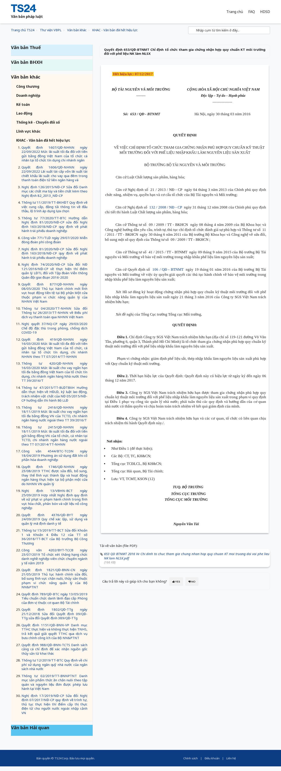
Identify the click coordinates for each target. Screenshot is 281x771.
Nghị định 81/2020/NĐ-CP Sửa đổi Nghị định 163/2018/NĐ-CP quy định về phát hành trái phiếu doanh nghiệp (54, 253)
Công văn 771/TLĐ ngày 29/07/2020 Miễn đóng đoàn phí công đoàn (54, 240)
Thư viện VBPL (50, 30)
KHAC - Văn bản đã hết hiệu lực (115, 30)
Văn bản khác (76, 30)
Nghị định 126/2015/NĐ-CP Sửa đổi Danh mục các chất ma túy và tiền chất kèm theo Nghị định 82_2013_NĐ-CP (54, 191)
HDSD (265, 11)
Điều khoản (212, 758)
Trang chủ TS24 (22, 30)
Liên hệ (231, 758)
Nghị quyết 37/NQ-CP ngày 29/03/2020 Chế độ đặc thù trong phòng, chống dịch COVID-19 (54, 328)
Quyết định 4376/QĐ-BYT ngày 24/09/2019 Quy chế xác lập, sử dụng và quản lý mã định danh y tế (54, 519)
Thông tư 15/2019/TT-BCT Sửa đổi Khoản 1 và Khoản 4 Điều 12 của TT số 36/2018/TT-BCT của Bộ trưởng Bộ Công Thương (54, 536)
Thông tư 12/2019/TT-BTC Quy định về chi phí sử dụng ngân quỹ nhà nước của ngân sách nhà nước (54, 664)
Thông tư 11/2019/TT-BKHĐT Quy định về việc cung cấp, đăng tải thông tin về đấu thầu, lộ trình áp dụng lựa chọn (54, 206)
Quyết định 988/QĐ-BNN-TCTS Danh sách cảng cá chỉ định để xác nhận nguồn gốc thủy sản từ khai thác (54, 649)
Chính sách (190, 758)
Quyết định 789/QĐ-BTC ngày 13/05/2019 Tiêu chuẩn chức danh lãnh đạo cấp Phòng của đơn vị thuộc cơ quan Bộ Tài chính (54, 598)
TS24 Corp (61, 758)
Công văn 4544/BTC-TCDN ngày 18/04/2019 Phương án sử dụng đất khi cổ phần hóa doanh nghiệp (54, 455)
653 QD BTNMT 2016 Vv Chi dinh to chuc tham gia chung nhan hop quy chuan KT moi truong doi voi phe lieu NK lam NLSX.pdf (186, 556)
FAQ (251, 11)
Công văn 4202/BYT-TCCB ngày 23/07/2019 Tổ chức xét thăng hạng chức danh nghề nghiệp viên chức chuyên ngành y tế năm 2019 (54, 556)
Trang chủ (234, 11)
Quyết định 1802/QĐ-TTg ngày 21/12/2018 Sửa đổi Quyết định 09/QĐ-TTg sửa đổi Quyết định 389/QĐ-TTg (54, 613)
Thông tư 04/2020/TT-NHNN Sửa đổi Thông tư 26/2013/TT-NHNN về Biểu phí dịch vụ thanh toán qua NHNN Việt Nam (54, 312)
